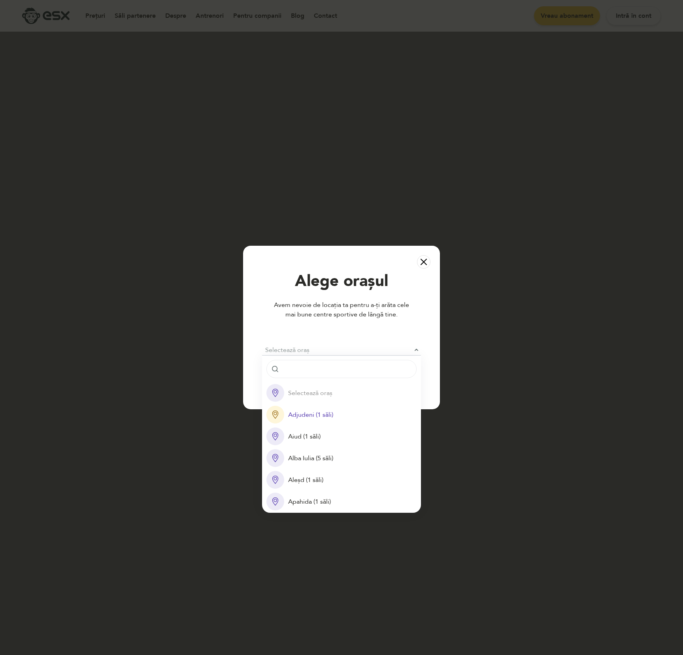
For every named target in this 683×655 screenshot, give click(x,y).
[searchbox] (341, 369)
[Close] (423, 262)
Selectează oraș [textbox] (287, 350)
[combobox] (341, 350)
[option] (341, 393)
